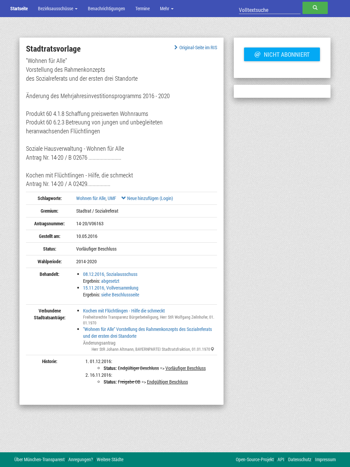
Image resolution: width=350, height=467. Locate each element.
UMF (112, 198)
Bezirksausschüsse (56, 8)
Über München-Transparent (39, 459)
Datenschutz (299, 459)
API (281, 459)
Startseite (19, 8)
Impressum (325, 459)
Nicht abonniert (282, 53)
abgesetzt (110, 281)
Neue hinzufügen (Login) (149, 198)
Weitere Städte (110, 459)
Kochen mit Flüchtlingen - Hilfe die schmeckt (124, 310)
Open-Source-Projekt (255, 459)
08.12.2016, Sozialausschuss (110, 274)
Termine (142, 8)
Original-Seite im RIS (198, 47)
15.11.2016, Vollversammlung (110, 287)
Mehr (165, 8)
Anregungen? (80, 459)
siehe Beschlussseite (120, 294)
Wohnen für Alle (91, 198)
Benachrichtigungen (106, 8)
